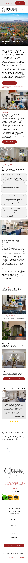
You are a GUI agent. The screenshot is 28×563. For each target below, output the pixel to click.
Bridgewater (15, 482)
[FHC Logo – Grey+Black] (9, 7)
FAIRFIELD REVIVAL (14, 359)
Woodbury (14, 488)
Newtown (23, 484)
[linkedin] (18, 491)
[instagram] (12, 491)
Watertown (15, 487)
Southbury (22, 486)
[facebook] (10, 491)
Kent (8, 484)
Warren (4, 487)
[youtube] (15, 491)
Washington (9, 487)
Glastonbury (22, 483)
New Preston (6, 486)
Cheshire (9, 483)
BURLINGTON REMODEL (14, 304)
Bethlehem (9, 482)
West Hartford (22, 487)
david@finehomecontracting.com (17, 557)
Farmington (15, 483)
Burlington (21, 482)
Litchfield (12, 484)
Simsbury (16, 486)
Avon (4, 482)
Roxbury (12, 486)
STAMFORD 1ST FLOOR (14, 331)
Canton (4, 483)
